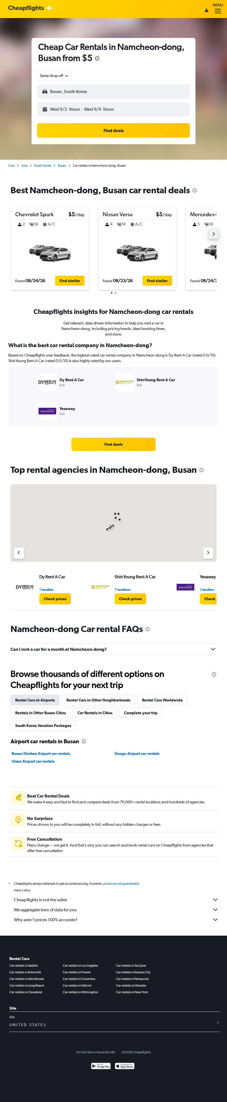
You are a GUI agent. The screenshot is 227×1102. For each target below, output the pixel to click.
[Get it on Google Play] (101, 1066)
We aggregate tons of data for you (45, 909)
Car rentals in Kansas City (133, 972)
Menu (218, 5)
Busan (62, 165)
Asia (24, 165)
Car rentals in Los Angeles (80, 965)
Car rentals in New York (132, 992)
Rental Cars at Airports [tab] (35, 700)
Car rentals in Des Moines (26, 979)
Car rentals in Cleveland (25, 992)
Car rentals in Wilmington (80, 992)
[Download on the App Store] (125, 1066)
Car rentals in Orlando (131, 985)
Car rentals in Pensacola (132, 979)
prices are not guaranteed (121, 884)
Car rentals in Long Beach (26, 985)
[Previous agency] (19, 553)
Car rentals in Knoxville (25, 972)
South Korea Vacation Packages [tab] (43, 725)
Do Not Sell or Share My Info (95, 1052)
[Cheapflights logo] (26, 8)
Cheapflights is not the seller (40, 899)
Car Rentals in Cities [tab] (95, 713)
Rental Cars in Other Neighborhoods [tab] (98, 700)
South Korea (42, 165)
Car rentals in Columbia (79, 979)
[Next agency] (208, 553)
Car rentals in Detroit (77, 985)
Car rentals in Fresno (77, 972)
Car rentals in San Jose (131, 965)
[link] (113, 444)
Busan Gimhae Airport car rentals (41, 753)
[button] (97, 59)
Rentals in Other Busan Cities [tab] (40, 713)
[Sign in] (206, 11)
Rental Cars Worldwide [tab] (162, 700)
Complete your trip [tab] (141, 713)
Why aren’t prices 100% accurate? (46, 919)
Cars (11, 165)
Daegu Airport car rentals (137, 753)
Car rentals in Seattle (23, 965)
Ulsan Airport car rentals (33, 761)
